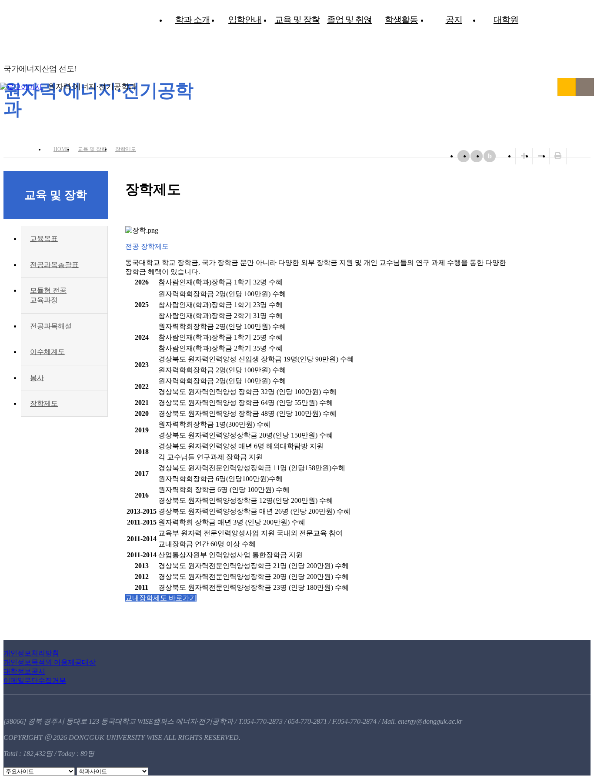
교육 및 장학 (297, 19)
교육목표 (44, 238)
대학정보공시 (24, 671)
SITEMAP (585, 87)
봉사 (37, 377)
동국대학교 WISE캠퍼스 (566, 87)
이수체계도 (47, 351)
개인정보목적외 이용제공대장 (49, 662)
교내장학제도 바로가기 (161, 598)
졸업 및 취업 (349, 19)
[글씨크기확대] (524, 156)
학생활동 (401, 19)
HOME (61, 149)
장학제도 (125, 149)
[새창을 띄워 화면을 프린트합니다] (557, 156)
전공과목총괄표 (54, 264)
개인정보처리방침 (31, 653)
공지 (454, 19)
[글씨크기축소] (541, 156)
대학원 (506, 19)
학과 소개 (192, 19)
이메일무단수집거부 (34, 680)
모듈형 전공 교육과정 (48, 295)
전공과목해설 (51, 326)
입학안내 (244, 19)
